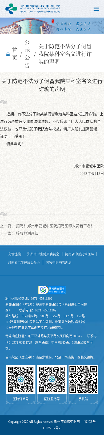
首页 (14, 53)
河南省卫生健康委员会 (24, 262)
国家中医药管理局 (58, 262)
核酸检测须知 (27, 233)
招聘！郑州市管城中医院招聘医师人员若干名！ (55, 226)
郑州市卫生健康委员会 (43, 254)
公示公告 (27, 53)
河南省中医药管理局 (79, 254)
